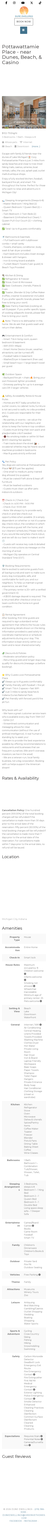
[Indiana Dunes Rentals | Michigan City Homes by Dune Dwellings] (24, 11)
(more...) (36, 146)
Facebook (16, 1521)
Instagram (30, 1521)
